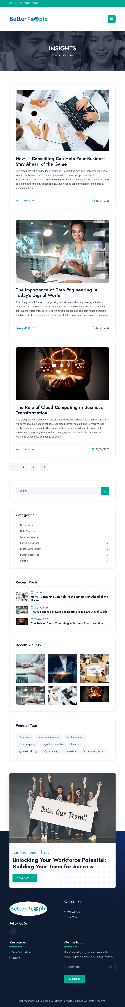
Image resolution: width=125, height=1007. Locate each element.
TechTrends (76, 744)
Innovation (70, 751)
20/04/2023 (102, 328)
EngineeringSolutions (48, 737)
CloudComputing (27, 744)
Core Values (73, 917)
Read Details (23, 201)
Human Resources (29, 554)
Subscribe (74, 978)
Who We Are (73, 912)
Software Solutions (29, 543)
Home (54, 55)
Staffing (24, 560)
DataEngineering (74, 737)
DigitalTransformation (53, 744)
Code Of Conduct (21, 952)
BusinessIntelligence (93, 751)
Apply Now (23, 877)
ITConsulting (24, 737)
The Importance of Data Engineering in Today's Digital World (56, 293)
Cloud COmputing (29, 537)
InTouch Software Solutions (68, 1001)
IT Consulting (27, 525)
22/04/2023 (102, 449)
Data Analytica (27, 531)
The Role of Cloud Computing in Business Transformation (59, 410)
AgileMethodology (27, 751)
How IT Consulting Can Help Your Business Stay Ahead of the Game (60, 161)
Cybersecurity (51, 751)
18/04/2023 (102, 200)
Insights (16, 957)
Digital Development (30, 549)
